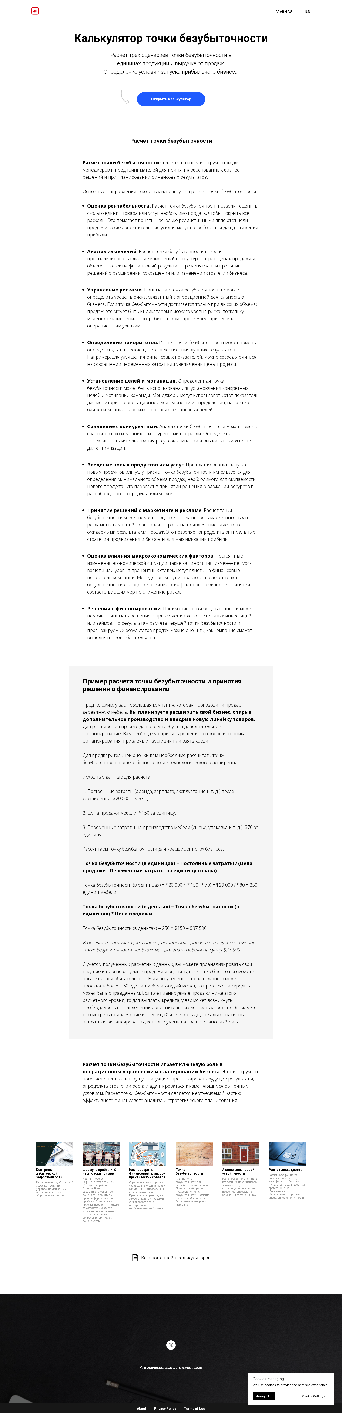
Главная (284, 11)
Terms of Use (194, 1408)
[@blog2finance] (171, 1345)
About (141, 1408)
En (308, 11)
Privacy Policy (165, 1408)
